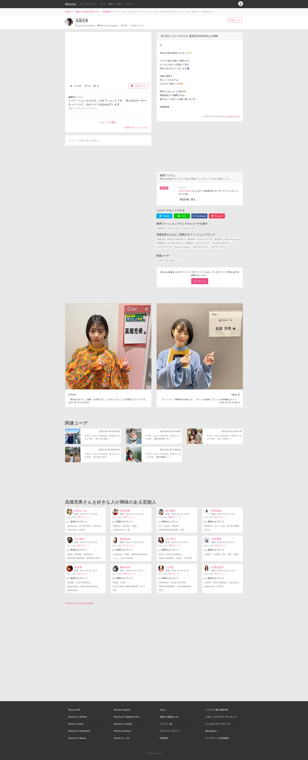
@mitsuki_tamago (109, 25)
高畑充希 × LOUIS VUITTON (199, 239)
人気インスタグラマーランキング (221, 717)
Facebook (200, 216)
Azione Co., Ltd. (122, 738)
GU (224, 554)
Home (162, 710)
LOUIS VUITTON (164, 247)
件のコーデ (83, 517)
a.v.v (217, 526)
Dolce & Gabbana (174, 554)
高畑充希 (107, 11)
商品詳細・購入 (188, 199)
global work (72, 590)
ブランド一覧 (166, 724)
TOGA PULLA (119, 530)
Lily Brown (72, 526)
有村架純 (216, 510)
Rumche (126, 526)
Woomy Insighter (122, 710)
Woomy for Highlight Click (126, 717)
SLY (160, 526)
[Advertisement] (199, 146)
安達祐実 (125, 510)
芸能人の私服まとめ (169, 717)
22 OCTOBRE (233, 526)
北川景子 (171, 538)
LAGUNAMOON (184, 586)
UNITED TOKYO (218, 247)
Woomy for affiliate (77, 717)
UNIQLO (116, 526)
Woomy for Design (123, 724)
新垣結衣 (125, 538)
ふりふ (116, 558)
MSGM (78, 554)
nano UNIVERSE (83, 582)
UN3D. (82, 530)
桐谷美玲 (125, 567)
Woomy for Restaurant (79, 731)
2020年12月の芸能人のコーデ (170, 260)
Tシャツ (182, 188)
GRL (230, 554)
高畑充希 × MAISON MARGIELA (171, 239)
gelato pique (72, 586)
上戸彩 (169, 567)
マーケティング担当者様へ (217, 738)
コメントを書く (108, 122)
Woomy (70, 4)
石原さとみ (80, 510)
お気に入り (234, 20)
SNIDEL (175, 526)
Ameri (167, 526)
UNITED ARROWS (167, 586)
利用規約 (164, 738)
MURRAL (208, 526)
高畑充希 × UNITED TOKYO (197, 243)
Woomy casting (75, 724)
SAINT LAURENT (166, 558)
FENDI (70, 554)
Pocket (218, 216)
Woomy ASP (74, 710)
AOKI (236, 554)
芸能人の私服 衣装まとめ (87, 11)
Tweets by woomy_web (79, 603)
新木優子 (171, 510)
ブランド (129, 4)
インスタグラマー (88, 4)
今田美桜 (216, 538)
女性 (125, 25)
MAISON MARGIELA (221, 243)
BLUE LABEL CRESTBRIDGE (125, 586)
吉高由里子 (217, 567)
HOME (68, 11)
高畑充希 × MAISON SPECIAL (170, 243)
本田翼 (78, 567)
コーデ (102, 4)
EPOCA (220, 586)
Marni (161, 554)
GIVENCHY (164, 582)
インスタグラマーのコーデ (217, 724)
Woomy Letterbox (122, 731)
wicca (207, 530)
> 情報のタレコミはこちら (135, 127)
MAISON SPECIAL (201, 247)
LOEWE (217, 554)
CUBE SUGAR (185, 191)
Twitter (166, 216)
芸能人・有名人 (115, 4)
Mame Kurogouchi (182, 247)
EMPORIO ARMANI (75, 558)
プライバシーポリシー (170, 731)
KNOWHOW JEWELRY (169, 530)
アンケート (199, 281)
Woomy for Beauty (77, 738)
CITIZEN (188, 558)
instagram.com (232, 116)
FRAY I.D (97, 526)
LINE (183, 216)
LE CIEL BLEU (85, 526)
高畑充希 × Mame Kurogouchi (227, 239)
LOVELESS (234, 582)
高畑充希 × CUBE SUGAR (168, 228)
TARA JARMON (220, 582)
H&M (134, 526)
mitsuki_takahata (86, 25)
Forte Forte (72, 530)
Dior (182, 530)
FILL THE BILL (127, 558)
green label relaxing (89, 586)
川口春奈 (79, 538)
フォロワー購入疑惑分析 (216, 710)
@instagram (211, 731)
